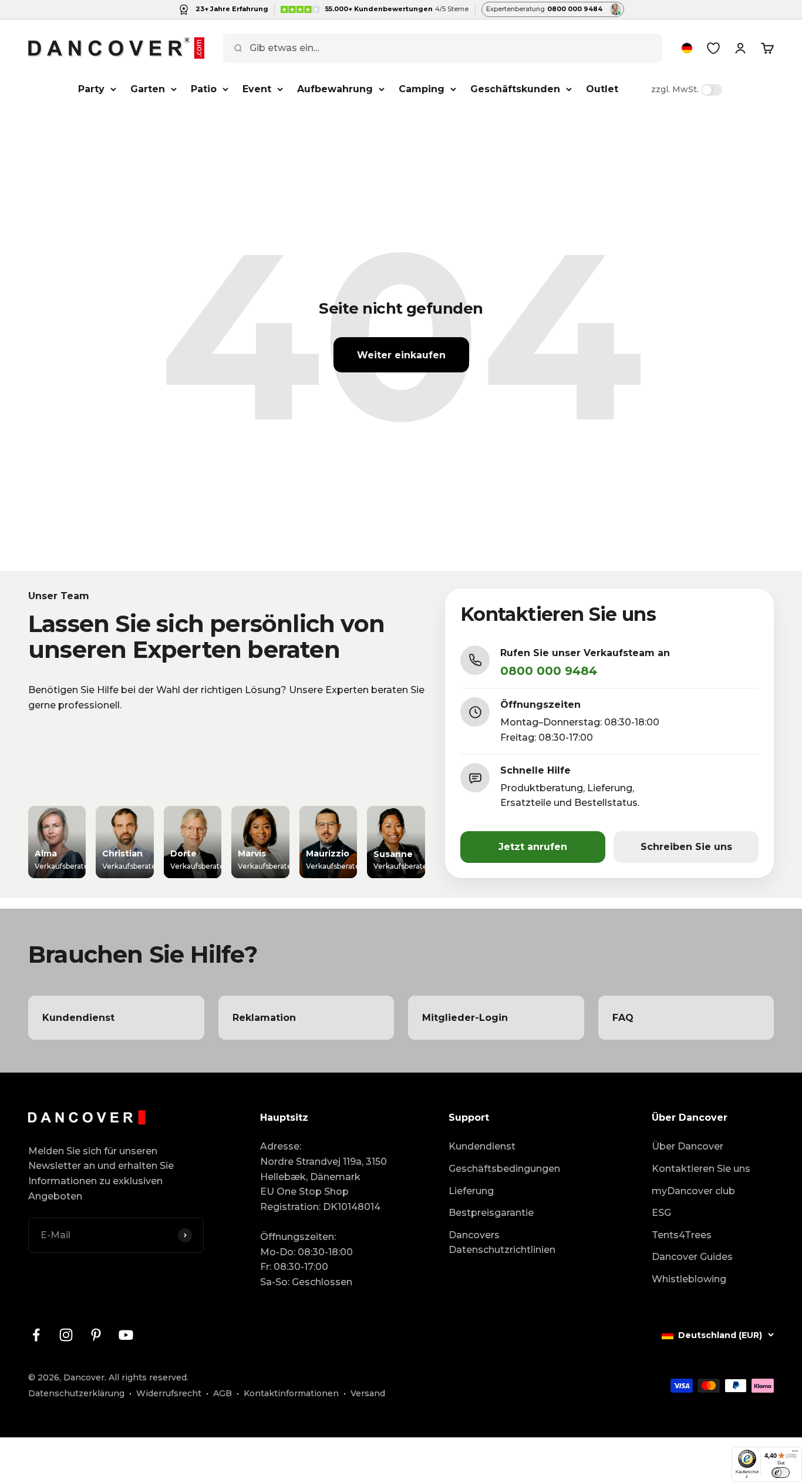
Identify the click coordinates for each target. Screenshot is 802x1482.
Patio (204, 89)
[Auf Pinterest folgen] (96, 1335)
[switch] (780, 1472)
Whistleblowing (689, 1279)
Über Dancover (687, 1146)
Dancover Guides (692, 1256)
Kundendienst (482, 1146)
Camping (421, 89)
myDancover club (693, 1191)
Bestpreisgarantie (491, 1212)
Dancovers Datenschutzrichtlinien (502, 1242)
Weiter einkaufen (401, 355)
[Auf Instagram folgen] (66, 1335)
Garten (147, 89)
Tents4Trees (682, 1235)
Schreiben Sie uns (686, 846)
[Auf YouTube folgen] (126, 1335)
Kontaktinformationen (291, 1393)
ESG (661, 1212)
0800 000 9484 (548, 671)
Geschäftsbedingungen (504, 1168)
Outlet (602, 89)
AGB (222, 1393)
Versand (368, 1393)
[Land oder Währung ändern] (687, 48)
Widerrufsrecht (168, 1393)
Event (256, 89)
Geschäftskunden (515, 89)
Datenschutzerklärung (76, 1393)
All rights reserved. (148, 1377)
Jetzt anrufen (532, 846)
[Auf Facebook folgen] (36, 1335)
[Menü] (795, 1454)
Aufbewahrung (335, 89)
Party (91, 89)
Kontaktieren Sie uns (701, 1168)
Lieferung (471, 1191)
